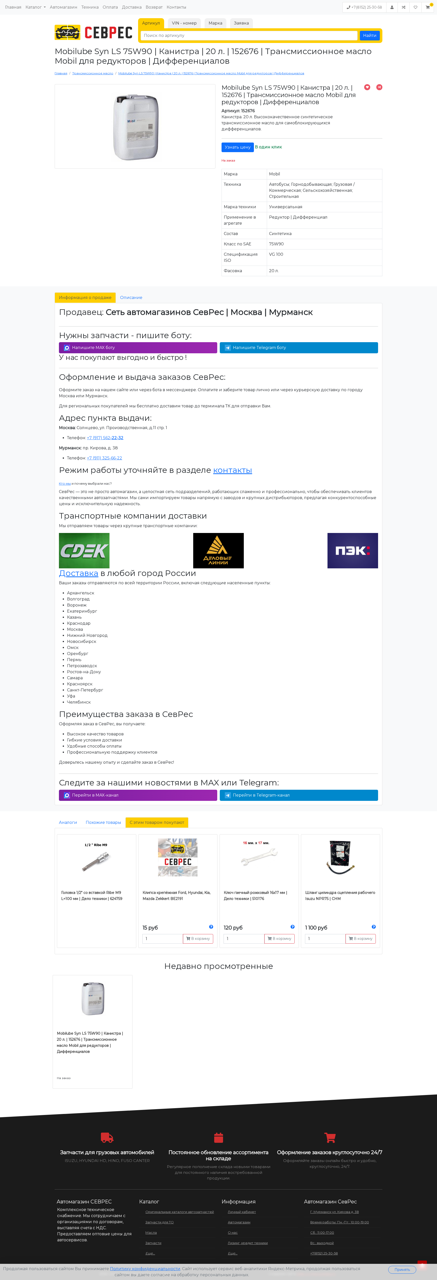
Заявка (241, 23)
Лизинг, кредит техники (248, 1243)
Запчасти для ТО (159, 1222)
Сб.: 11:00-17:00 (322, 1232)
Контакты (176, 7)
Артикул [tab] (151, 23)
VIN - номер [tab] (184, 23)
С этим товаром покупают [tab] (157, 822)
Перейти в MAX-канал (95, 795)
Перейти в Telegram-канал (261, 795)
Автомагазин (63, 7)
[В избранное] (367, 87)
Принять (402, 1269)
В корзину (200, 938)
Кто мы (65, 483)
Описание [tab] (131, 297)
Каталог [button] (34, 7)
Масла (151, 1232)
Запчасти (153, 1243)
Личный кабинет (242, 1212)
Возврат (154, 7)
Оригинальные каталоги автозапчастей (179, 1212)
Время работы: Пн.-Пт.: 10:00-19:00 (339, 1222)
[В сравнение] (379, 87)
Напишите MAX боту (93, 347)
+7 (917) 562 (105, 437)
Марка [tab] (215, 23)
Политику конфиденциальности (145, 1268)
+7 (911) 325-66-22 (104, 458)
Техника (90, 7)
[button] (428, 7)
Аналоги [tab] (68, 822)
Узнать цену (238, 147)
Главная (13, 7)
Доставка (132, 7)
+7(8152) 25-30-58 (366, 7)
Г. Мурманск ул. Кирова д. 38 (334, 1212)
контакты (232, 470)
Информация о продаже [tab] (85, 297)
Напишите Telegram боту (259, 347)
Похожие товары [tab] (103, 822)
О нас (233, 1232)
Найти (370, 35)
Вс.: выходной (322, 1243)
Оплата (110, 7)
